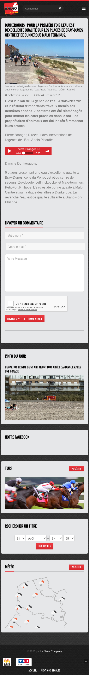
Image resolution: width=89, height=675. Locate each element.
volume (47, 151)
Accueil (33, 670)
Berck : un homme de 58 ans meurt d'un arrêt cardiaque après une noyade (43, 369)
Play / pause (9, 151)
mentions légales (50, 670)
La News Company (51, 651)
